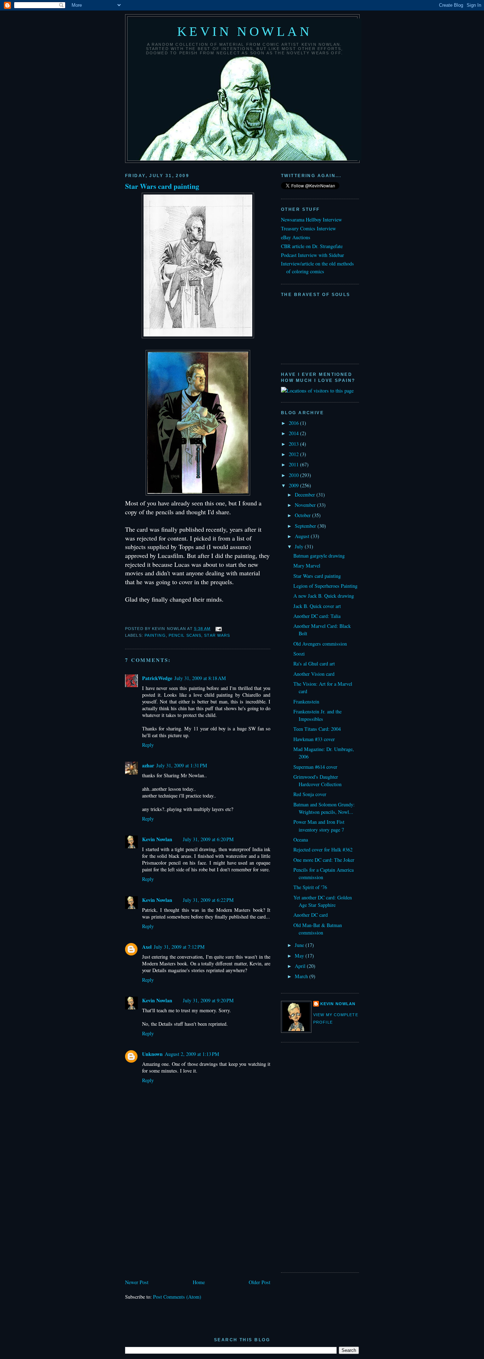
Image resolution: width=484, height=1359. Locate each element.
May (300, 955)
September (306, 525)
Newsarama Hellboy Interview (311, 219)
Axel (147, 946)
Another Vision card (313, 673)
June (300, 945)
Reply (148, 744)
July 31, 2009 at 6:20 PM (208, 839)
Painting (155, 635)
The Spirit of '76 (310, 887)
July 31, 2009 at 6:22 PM (208, 900)
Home (199, 1282)
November (306, 505)
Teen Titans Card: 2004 (317, 728)
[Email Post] (218, 628)
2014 (294, 433)
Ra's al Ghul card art (314, 663)
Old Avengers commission (320, 643)
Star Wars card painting (162, 186)
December (305, 494)
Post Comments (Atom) (177, 1296)
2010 (294, 475)
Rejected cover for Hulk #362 (323, 849)
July (300, 546)
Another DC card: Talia (317, 616)
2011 (294, 464)
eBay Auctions (295, 237)
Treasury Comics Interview (308, 228)
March (302, 976)
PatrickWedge (157, 678)
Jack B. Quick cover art (317, 606)
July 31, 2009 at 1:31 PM (181, 765)
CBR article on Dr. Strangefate (312, 246)
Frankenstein (306, 701)
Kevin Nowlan (244, 31)
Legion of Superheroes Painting (325, 585)
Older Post (259, 1282)
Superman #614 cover (315, 766)
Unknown (152, 1054)
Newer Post (136, 1282)
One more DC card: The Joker (323, 859)
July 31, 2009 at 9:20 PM (208, 1000)
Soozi (299, 653)
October (303, 515)
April (301, 966)
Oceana (300, 839)
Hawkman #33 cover (314, 739)
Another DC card (310, 914)
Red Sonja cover (309, 794)
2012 (294, 454)
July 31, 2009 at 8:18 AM (200, 678)
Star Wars (217, 635)
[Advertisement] (178, 1228)
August (303, 536)
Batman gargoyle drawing (319, 555)
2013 (294, 443)
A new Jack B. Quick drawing (323, 595)
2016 (294, 423)
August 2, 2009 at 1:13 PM (192, 1054)
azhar (148, 765)
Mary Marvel (306, 565)
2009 (294, 485)
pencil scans (185, 635)
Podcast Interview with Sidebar (312, 255)
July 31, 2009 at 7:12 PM (179, 946)
